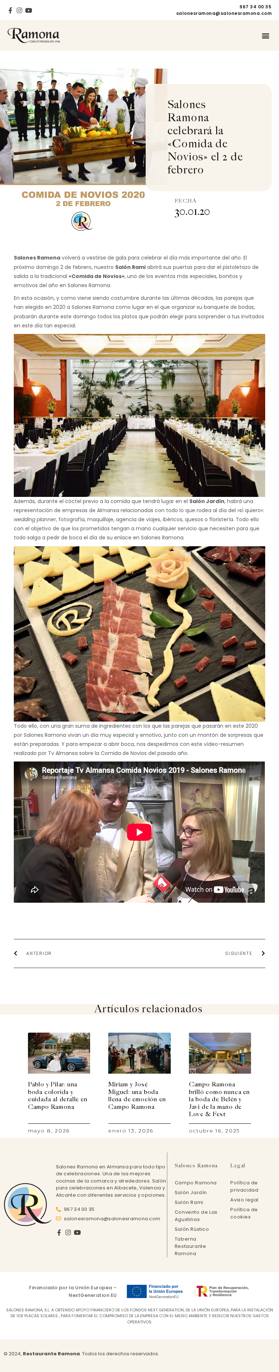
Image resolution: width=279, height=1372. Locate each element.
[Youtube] (28, 10)
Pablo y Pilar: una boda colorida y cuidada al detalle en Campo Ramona (58, 1095)
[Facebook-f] (10, 10)
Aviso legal (244, 1199)
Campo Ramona (196, 1182)
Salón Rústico (192, 1229)
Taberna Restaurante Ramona (190, 1246)
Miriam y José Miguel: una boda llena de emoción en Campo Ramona (137, 1095)
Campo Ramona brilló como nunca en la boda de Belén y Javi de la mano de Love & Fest (219, 1099)
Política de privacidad (244, 1186)
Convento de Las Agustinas (196, 1216)
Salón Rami (189, 1202)
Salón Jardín (191, 1192)
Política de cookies (244, 1213)
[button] (266, 35)
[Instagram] (19, 10)
